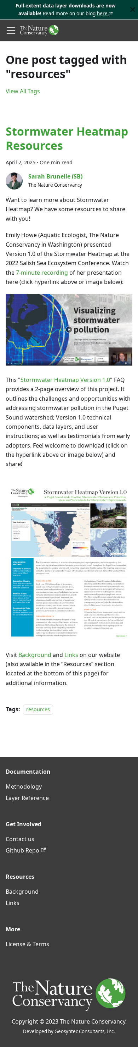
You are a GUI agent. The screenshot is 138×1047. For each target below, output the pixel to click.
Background (34, 655)
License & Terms (27, 944)
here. (103, 13)
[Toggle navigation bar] (11, 30)
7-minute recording (42, 272)
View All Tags (23, 91)
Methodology (24, 786)
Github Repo (22, 850)
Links (71, 655)
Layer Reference (27, 798)
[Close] (132, 10)
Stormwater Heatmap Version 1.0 (65, 380)
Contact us (20, 839)
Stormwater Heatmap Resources (67, 138)
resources (38, 709)
